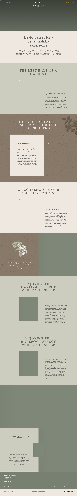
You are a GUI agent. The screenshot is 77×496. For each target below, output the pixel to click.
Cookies (11, 491)
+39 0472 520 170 (9, 2)
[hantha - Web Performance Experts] (71, 491)
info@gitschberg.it (8, 482)
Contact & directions (55, 486)
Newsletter (63, 486)
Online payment (70, 486)
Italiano (10, 486)
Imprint (5, 491)
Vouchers (48, 486)
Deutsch (5, 486)
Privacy (8, 491)
